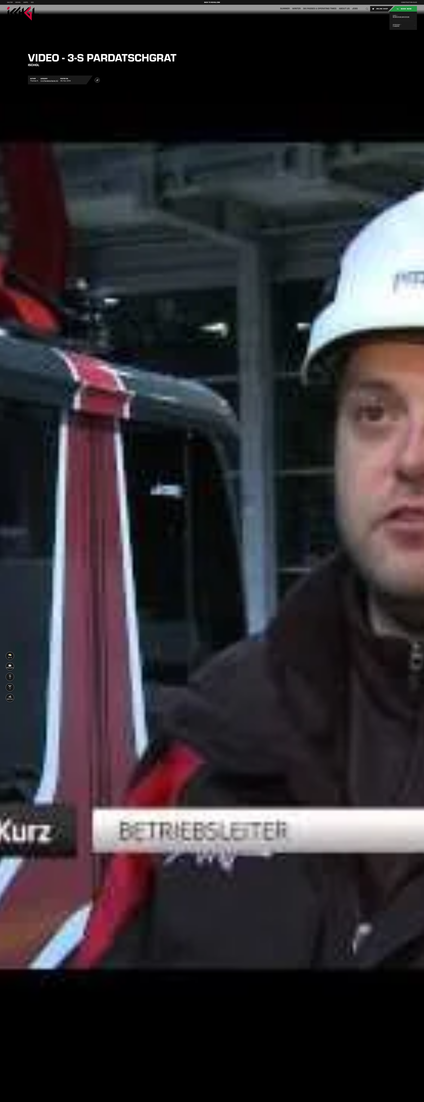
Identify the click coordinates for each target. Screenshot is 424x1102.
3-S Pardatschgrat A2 (49, 81)
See (32, 2)
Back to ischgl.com (212, 2)
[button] (367, 9)
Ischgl (18, 2)
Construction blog (409, 2)
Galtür (10, 2)
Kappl (25, 2)
